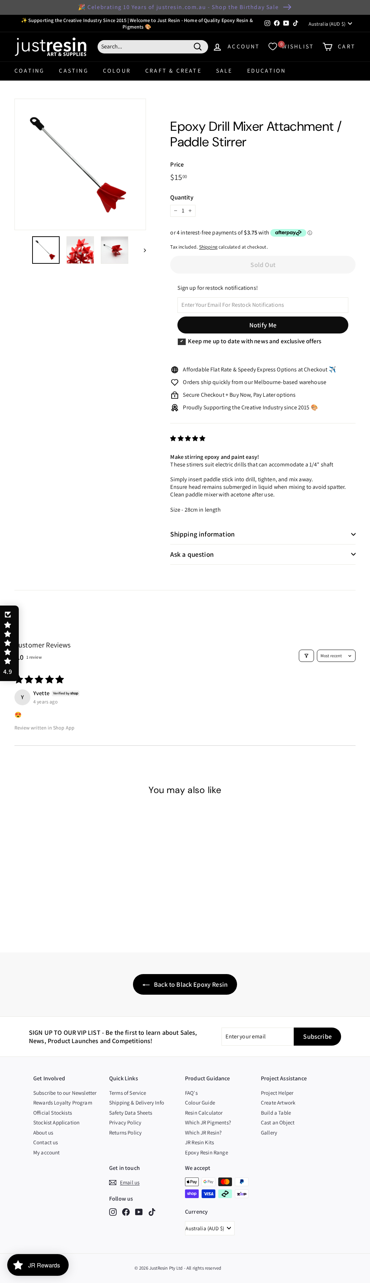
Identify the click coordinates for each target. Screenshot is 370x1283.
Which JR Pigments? (208, 1122)
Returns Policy (125, 1132)
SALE (224, 70)
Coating (29, 70)
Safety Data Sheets (130, 1112)
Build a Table (276, 1112)
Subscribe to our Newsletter (64, 1092)
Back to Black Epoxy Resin (190, 984)
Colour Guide (200, 1102)
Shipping (208, 247)
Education (266, 70)
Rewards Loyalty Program (62, 1102)
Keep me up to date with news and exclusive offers (254, 341)
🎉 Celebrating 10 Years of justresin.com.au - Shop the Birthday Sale (178, 7)
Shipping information (202, 534)
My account (46, 1152)
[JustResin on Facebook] (126, 1212)
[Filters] (306, 656)
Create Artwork (278, 1102)
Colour (117, 70)
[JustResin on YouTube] (139, 1212)
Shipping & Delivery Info (136, 1102)
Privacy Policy (125, 1122)
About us (43, 1132)
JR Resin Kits (199, 1142)
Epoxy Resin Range (206, 1152)
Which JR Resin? (203, 1132)
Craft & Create (173, 70)
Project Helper (277, 1092)
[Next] (141, 250)
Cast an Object (277, 1122)
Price (177, 164)
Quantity (181, 197)
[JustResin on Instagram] (113, 1212)
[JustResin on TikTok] (152, 1212)
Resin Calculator (204, 1112)
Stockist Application (56, 1122)
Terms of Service (127, 1092)
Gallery (269, 1132)
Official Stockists (52, 1112)
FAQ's (191, 1092)
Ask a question (192, 554)
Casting (73, 70)
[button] (187, 438)
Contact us (45, 1142)
